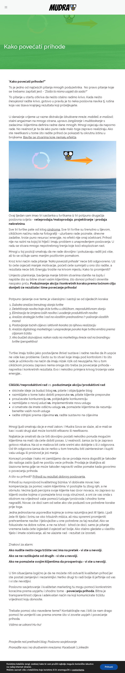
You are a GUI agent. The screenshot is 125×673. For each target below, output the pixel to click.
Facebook (68, 647)
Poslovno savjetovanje (62, 641)
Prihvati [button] (109, 666)
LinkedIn (83, 647)
